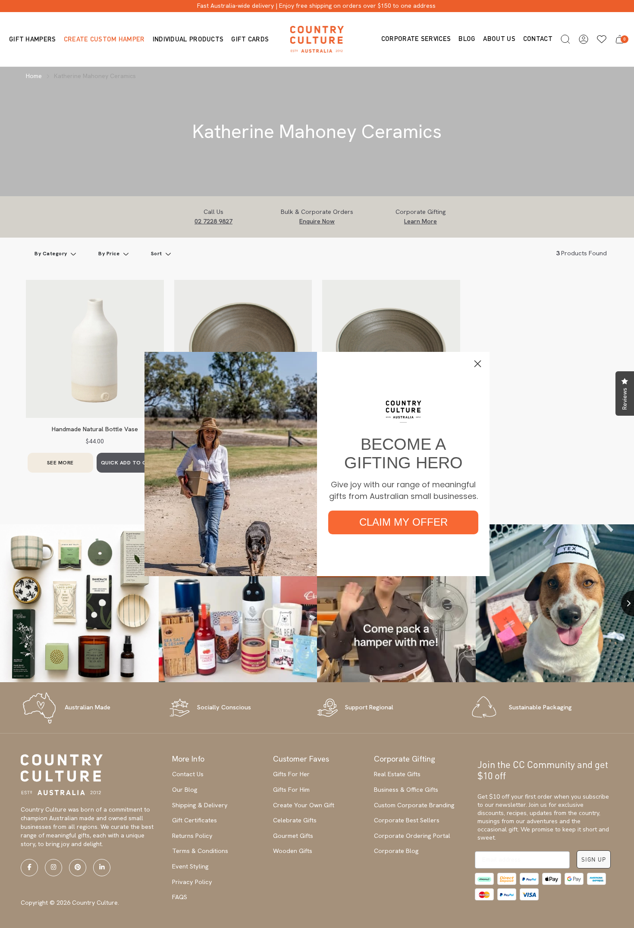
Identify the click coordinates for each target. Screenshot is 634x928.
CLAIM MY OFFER (403, 522)
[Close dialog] (477, 363)
